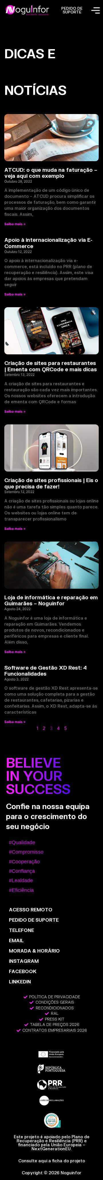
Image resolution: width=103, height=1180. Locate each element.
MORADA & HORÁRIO (34, 950)
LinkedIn (20, 981)
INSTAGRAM (24, 961)
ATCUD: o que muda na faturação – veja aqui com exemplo (50, 173)
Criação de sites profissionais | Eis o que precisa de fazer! (51, 483)
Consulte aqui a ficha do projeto (51, 1160)
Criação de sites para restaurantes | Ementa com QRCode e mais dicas (50, 366)
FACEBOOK (23, 971)
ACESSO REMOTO (30, 909)
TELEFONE (21, 930)
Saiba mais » (15, 224)
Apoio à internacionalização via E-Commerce (48, 243)
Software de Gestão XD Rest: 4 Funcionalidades (45, 670)
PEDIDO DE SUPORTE (71, 10)
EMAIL (16, 940)
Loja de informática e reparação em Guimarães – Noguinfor (51, 600)
